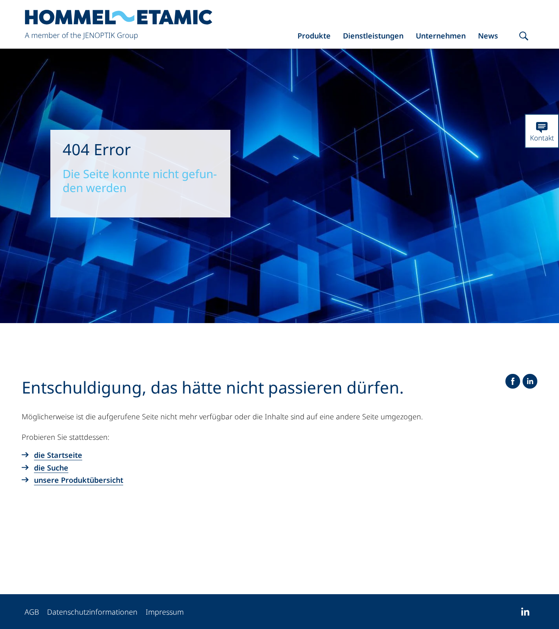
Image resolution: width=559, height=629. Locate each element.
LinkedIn (530, 381)
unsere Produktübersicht (78, 480)
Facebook (512, 381)
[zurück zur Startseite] (119, 25)
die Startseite (58, 455)
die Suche (51, 468)
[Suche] (523, 36)
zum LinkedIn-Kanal (525, 611)
